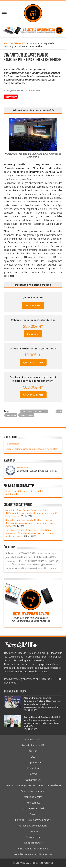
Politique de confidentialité (32, 825)
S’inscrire (33, 831)
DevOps (53, 560)
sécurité (43, 553)
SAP (32, 553)
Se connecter (33, 305)
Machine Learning (31, 564)
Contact (33, 774)
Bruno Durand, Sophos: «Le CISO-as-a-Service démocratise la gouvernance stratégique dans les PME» (31, 523)
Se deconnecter (32, 842)
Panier (32, 814)
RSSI (30, 561)
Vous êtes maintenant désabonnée (33, 854)
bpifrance (28, 568)
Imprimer (11, 96)
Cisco (8, 564)
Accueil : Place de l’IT (33, 745)
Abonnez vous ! (33, 739)
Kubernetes (11, 553)
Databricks (52, 568)
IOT (59, 411)
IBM (34, 560)
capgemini (10, 561)
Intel (37, 553)
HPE (25, 561)
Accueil (9, 43)
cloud (19, 568)
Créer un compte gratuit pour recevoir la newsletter (31, 448)
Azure (41, 560)
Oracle (16, 564)
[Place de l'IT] (33, 12)
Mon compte (33, 802)
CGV (33, 756)
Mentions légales (33, 796)
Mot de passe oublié (33, 808)
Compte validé (33, 762)
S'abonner (33, 333)
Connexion (33, 768)
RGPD (19, 560)
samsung (11, 415)
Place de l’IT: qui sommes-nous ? (33, 819)
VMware (24, 553)
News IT (19, 43)
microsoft (39, 568)
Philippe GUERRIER (14, 90)
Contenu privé (33, 779)
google (9, 557)
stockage (52, 553)
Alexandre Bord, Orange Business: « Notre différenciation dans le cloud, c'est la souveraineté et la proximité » (32, 513)
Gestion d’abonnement (32, 791)
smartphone (26, 415)
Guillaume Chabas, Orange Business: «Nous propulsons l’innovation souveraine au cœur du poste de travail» (29, 532)
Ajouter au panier (33, 362)
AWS (52, 557)
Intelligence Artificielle (34, 411)
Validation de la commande (33, 848)
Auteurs (33, 751)
